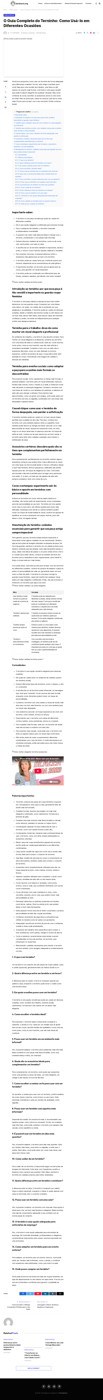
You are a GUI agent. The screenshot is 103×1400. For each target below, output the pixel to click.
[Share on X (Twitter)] (87, 32)
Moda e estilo (9, 15)
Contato (88, 3)
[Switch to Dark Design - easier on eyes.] (96, 3)
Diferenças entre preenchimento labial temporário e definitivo (12, 1346)
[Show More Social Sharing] (97, 32)
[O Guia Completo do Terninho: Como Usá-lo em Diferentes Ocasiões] (34, 57)
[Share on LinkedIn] (93, 32)
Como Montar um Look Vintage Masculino (54, 1344)
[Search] (99, 3)
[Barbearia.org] (19, 3)
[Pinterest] (6, 102)
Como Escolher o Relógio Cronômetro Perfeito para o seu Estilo (18, 1307)
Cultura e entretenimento (53, 3)
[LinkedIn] (6, 97)
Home (40, 3)
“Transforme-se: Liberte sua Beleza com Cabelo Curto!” (32, 1355)
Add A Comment (34, 1368)
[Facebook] (6, 87)
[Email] (6, 107)
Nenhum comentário (29, 33)
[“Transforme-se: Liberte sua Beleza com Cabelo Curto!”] (33, 1342)
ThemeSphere (62, 1393)
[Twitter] (6, 92)
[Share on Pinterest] (90, 32)
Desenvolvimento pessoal (73, 3)
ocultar (35, 112)
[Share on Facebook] (84, 32)
